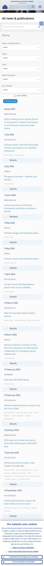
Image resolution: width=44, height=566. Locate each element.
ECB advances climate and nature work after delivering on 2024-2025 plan (20, 443)
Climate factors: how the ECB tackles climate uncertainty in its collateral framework (21, 148)
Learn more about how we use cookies (23, 551)
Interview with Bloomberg (16, 380)
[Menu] (40, 7)
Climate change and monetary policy (21, 233)
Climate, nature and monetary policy (21, 259)
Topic (4, 54)
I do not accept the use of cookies (23, 562)
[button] (39, 2)
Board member (8, 75)
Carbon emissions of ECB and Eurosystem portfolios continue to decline (20, 208)
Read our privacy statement (23, 548)
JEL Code (7, 86)
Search (33, 6)
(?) (11, 86)
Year (4, 65)
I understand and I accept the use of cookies (23, 557)
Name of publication (11, 43)
